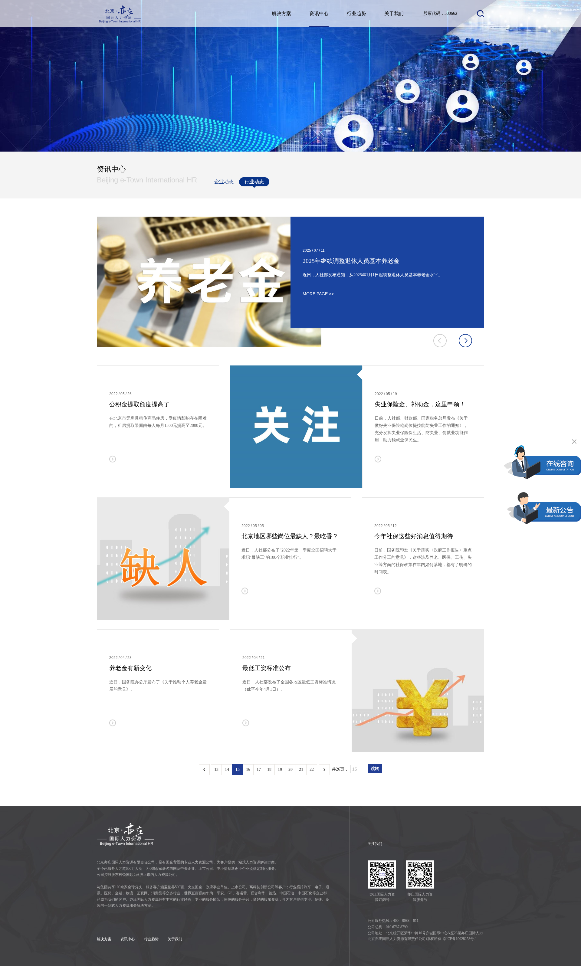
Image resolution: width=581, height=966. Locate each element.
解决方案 (281, 13)
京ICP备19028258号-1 (460, 939)
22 (312, 769)
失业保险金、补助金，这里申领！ (420, 404)
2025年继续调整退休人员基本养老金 (351, 260)
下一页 (324, 769)
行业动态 (254, 181)
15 (237, 769)
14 (227, 769)
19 (280, 769)
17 (259, 769)
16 (248, 769)
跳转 (375, 768)
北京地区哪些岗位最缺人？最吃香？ (289, 536)
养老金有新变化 (130, 668)
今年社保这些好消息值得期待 (413, 536)
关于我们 (394, 13)
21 (301, 769)
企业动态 (224, 181)
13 (216, 769)
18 (269, 769)
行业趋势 (356, 13)
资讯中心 (319, 13)
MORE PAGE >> (318, 293)
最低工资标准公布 (266, 668)
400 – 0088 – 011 (406, 921)
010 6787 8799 (397, 927)
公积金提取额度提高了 (139, 404)
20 (290, 769)
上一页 (204, 769)
